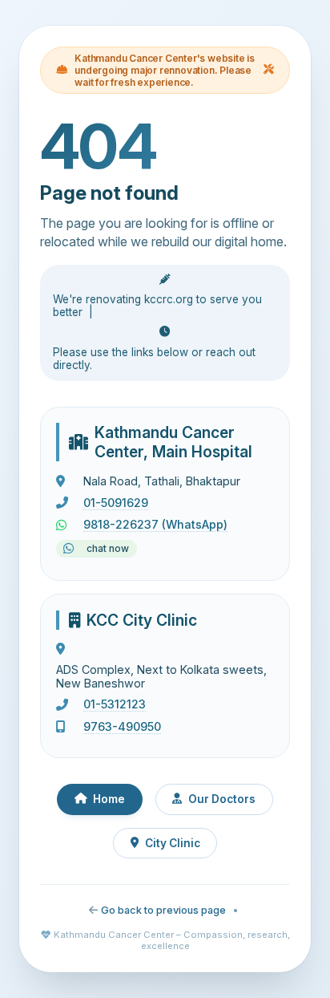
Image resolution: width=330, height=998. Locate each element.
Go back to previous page (163, 910)
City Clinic (172, 843)
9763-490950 (122, 726)
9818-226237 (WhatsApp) (155, 524)
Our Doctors (222, 799)
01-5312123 (114, 704)
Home (109, 799)
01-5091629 (115, 502)
